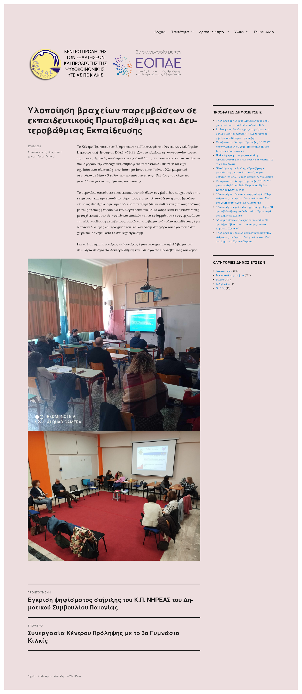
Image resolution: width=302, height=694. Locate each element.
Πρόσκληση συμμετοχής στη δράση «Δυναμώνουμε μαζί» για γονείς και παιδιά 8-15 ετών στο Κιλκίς (244, 159)
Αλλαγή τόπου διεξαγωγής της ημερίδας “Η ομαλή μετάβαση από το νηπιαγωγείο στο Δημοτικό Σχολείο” (242, 224)
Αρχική (160, 31)
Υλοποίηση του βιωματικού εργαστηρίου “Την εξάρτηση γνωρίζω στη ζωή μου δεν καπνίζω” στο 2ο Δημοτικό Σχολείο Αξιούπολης (243, 198)
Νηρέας (32, 676)
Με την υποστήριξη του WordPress (60, 676)
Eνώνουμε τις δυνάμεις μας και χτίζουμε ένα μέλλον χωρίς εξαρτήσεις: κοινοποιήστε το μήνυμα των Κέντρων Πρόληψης (243, 133)
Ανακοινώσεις (37, 152)
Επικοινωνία (264, 31)
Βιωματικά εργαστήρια (230, 275)
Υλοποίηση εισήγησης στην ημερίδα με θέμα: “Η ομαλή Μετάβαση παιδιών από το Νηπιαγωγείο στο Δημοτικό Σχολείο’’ (244, 211)
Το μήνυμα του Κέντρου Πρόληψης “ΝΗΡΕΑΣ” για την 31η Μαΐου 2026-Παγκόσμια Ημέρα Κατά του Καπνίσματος (243, 185)
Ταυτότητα (180, 31)
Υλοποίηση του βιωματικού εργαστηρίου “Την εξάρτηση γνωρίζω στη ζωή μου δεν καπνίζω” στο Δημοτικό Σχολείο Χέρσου (243, 237)
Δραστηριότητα (211, 31)
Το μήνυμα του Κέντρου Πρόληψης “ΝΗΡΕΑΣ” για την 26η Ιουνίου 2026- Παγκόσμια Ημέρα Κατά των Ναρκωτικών (243, 146)
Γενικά (50, 156)
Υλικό (239, 31)
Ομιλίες (220, 288)
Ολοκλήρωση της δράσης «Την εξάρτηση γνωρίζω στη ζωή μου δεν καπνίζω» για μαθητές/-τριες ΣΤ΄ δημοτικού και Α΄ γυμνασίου (244, 172)
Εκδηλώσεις (223, 284)
